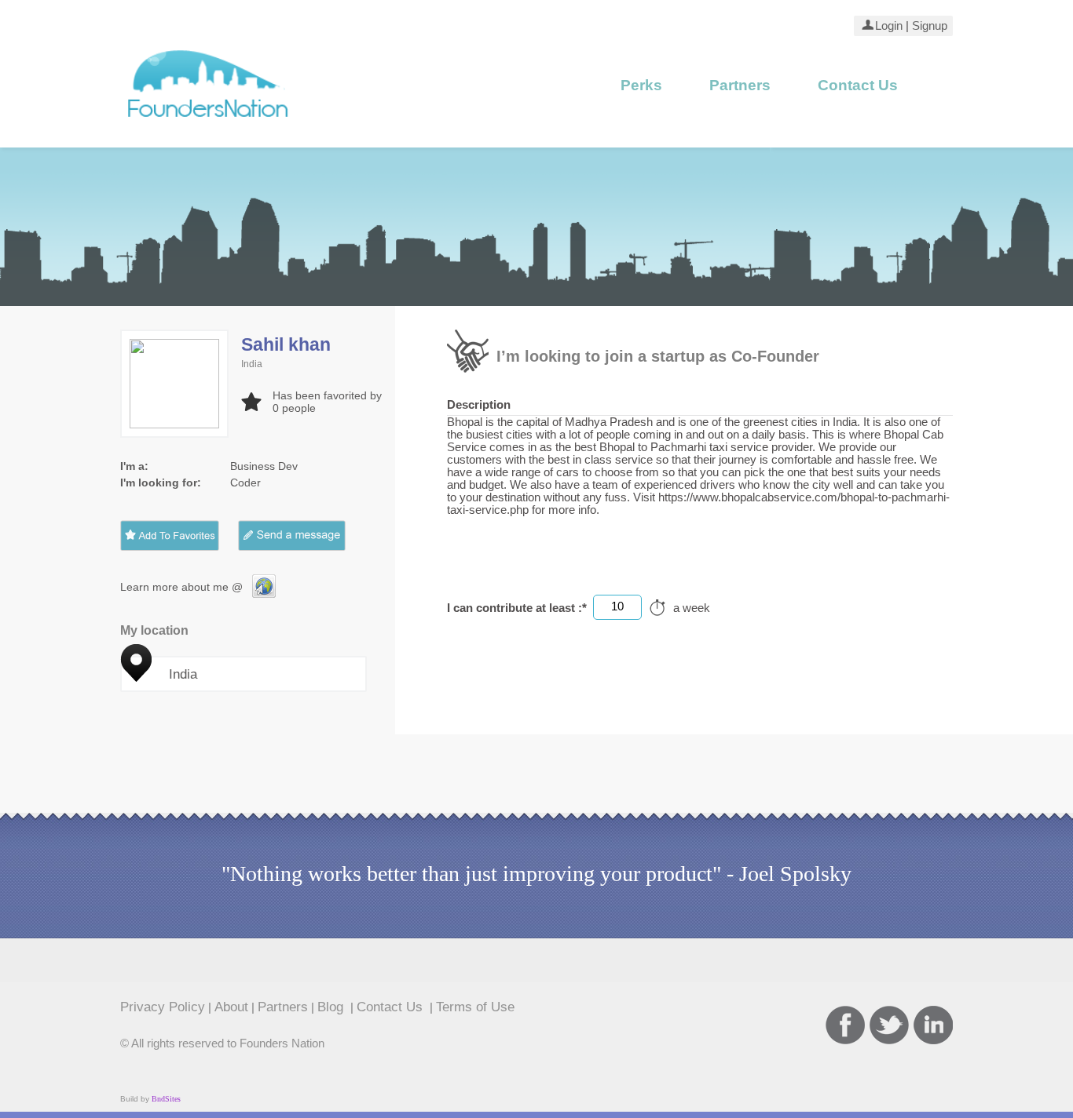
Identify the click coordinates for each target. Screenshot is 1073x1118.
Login (889, 26)
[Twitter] (889, 1025)
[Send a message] (303, 535)
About (231, 1006)
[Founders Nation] (208, 123)
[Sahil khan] (264, 594)
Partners (740, 85)
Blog (332, 1006)
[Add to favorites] (169, 535)
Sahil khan (286, 344)
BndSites (166, 1098)
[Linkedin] (933, 1025)
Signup (928, 26)
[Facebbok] (845, 1025)
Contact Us (858, 85)
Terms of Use (475, 1006)
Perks (641, 85)
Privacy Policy (162, 1006)
